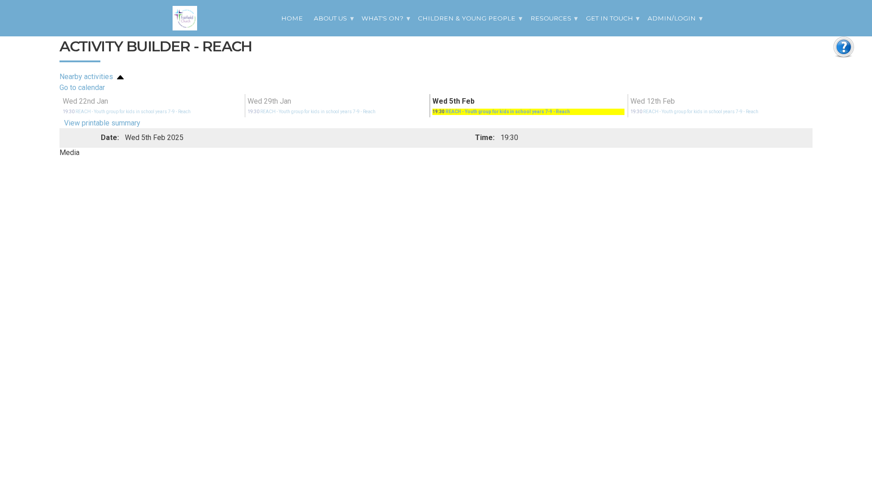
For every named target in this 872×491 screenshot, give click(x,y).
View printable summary (102, 123)
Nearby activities (87, 76)
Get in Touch (609, 18)
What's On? (382, 18)
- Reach (127, 111)
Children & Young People (466, 18)
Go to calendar (82, 87)
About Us (330, 18)
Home (292, 18)
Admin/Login (672, 18)
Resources (550, 18)
